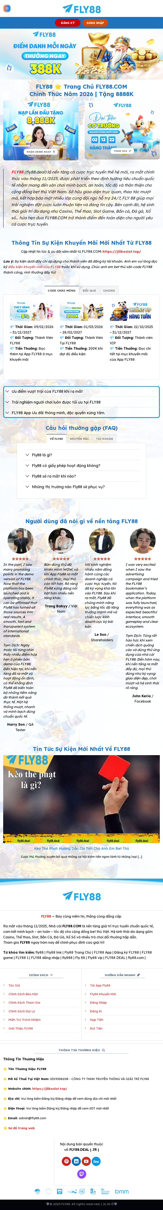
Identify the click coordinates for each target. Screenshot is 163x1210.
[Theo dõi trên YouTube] (86, 1161)
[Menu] (7, 8)
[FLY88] (81, 8)
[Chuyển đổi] (7, 391)
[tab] (61, 290)
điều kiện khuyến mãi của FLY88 (34, 267)
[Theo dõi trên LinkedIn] (76, 1161)
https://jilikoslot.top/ (122, 251)
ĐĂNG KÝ (68, 23)
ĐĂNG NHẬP (95, 23)
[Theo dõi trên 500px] (96, 1161)
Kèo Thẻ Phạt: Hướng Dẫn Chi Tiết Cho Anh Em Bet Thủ (81, 848)
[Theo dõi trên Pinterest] (66, 1161)
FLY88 (46, 916)
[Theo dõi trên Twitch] (81, 1174)
